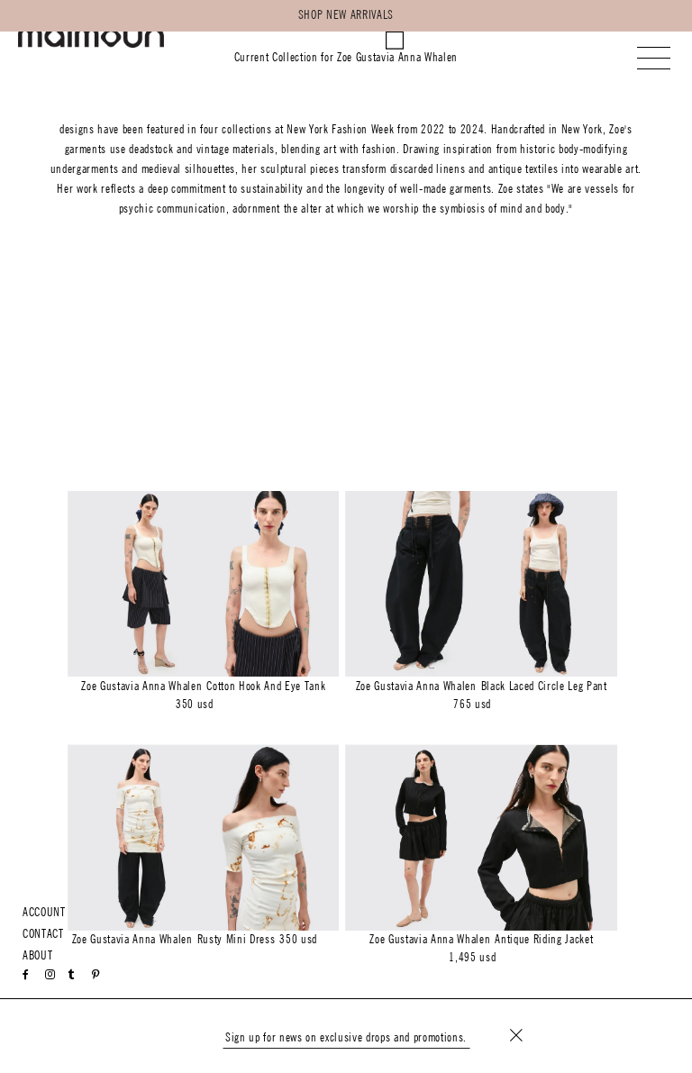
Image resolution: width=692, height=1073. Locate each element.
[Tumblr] (71, 974)
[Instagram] (50, 974)
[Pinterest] (96, 974)
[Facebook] (26, 974)
